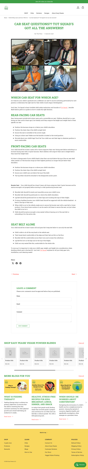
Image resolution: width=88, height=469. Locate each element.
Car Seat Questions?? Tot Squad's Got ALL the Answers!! (42, 17)
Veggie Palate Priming (52, 455)
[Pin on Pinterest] (20, 263)
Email (18, 304)
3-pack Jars (8, 443)
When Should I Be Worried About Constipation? (69, 399)
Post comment (23, 326)
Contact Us (48, 443)
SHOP (26, 13)
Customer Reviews (51, 449)
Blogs (26, 449)
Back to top (43, 432)
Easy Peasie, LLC (12, 461)
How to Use (28, 452)
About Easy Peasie (58, 13)
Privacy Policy (76, 449)
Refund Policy (75, 443)
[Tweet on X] (13, 263)
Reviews (39, 13)
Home (5, 17)
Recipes (46, 13)
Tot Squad (64, 107)
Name (18, 296)
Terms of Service (76, 452)
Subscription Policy (77, 455)
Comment (19, 312)
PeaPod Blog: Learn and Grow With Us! (18, 17)
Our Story (48, 452)
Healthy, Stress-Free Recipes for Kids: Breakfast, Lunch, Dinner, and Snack (44, 400)
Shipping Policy (76, 446)
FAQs (32, 13)
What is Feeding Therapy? (13, 398)
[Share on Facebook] (17, 263)
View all (81, 343)
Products (7, 446)
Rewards (7, 449)
